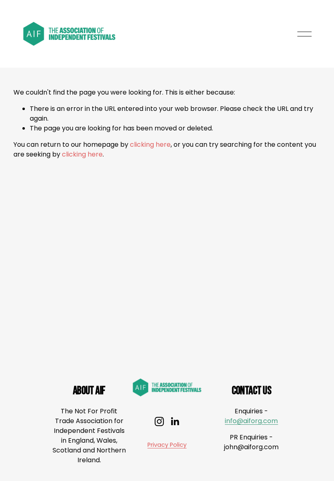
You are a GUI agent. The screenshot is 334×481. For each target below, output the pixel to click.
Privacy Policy (167, 445)
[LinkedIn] (175, 421)
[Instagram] (159, 421)
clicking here (150, 144)
